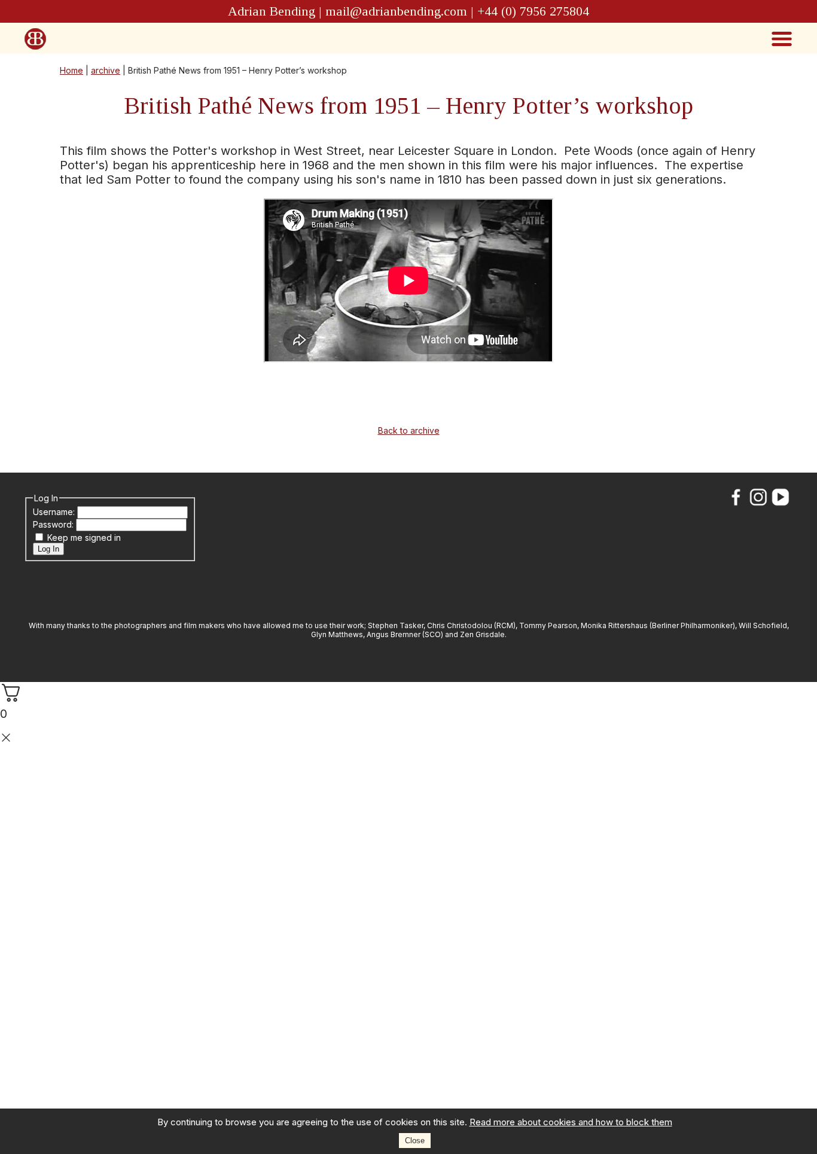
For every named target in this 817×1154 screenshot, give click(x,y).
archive (105, 70)
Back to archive (409, 430)
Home (71, 70)
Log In (48, 548)
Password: (54, 524)
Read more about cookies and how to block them (571, 1122)
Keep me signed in (84, 537)
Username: (55, 512)
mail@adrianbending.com (396, 11)
